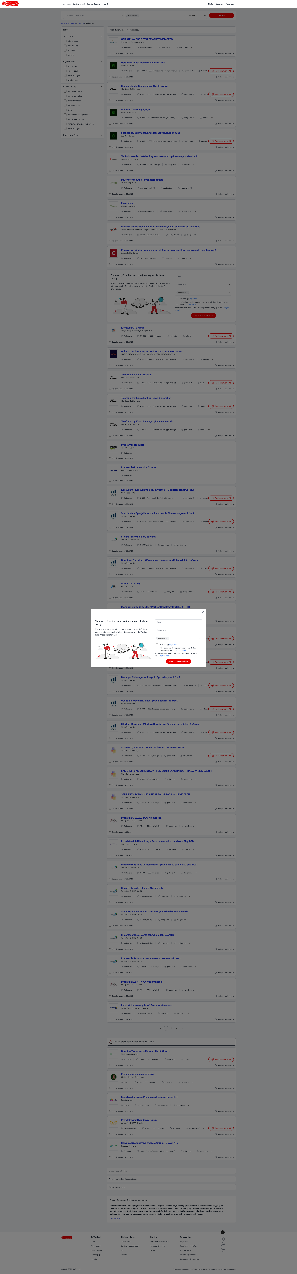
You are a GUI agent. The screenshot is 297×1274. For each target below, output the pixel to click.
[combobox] (178, 630)
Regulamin (173, 644)
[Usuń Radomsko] (167, 638)
